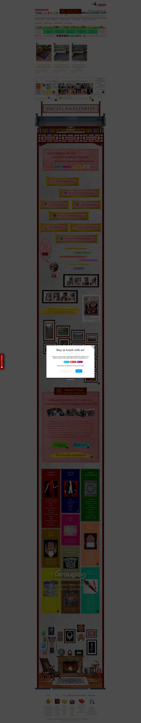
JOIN (78, 371)
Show (2, 361)
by (71, 379)
